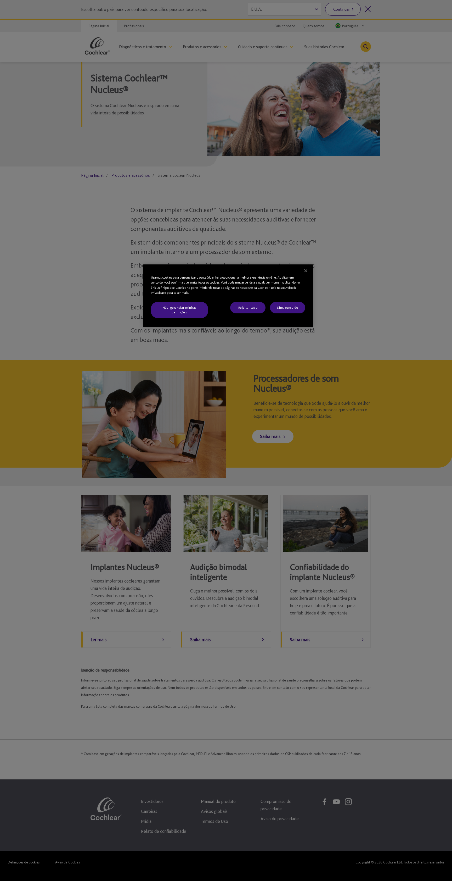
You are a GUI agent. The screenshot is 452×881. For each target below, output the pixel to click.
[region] (228, 296)
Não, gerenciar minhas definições (179, 310)
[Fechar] (306, 270)
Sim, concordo (287, 307)
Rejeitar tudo (247, 307)
